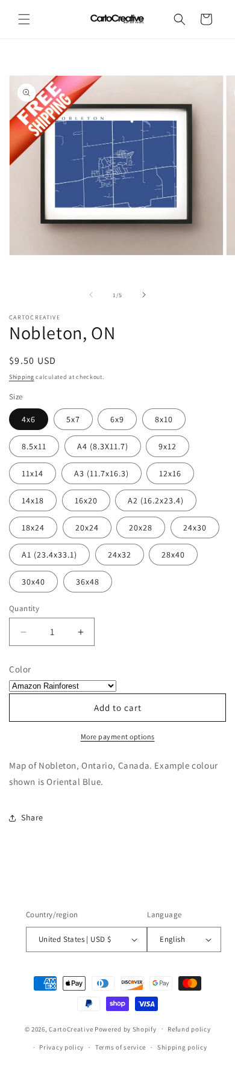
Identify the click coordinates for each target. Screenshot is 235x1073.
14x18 (33, 500)
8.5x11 (34, 446)
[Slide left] (91, 294)
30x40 (33, 581)
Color (20, 669)
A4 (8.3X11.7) (102, 446)
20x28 (140, 527)
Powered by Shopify (126, 1028)
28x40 (173, 554)
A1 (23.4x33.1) (49, 554)
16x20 (86, 500)
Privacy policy (61, 1047)
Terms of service (120, 1047)
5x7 (73, 419)
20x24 (87, 527)
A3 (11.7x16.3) (101, 473)
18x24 (33, 527)
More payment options (118, 736)
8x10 (164, 419)
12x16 (170, 473)
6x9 (117, 419)
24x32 (119, 554)
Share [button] (32, 817)
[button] (24, 19)
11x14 (32, 473)
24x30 (195, 527)
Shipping (21, 377)
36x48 (87, 581)
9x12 (167, 446)
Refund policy (189, 1029)
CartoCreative (71, 1028)
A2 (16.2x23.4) (156, 500)
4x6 (29, 419)
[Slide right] (144, 294)
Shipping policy (182, 1047)
